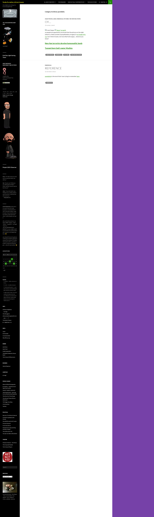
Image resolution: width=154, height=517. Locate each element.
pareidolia (60, 19)
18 (5, 263)
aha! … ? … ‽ (6, 318)
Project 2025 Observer (9, 167)
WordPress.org (6, 338)
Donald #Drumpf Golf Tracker (10, 421)
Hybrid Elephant (6, 366)
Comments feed (6, 335)
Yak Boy (4, 406)
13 (10, 261)
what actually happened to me (76, 2)
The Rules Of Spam (92, 2)
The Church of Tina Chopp (9, 396)
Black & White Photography (9, 384)
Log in (4, 331)
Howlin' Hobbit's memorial (9, 390)
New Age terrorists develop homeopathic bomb (63, 43)
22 (14, 263)
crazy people (49, 19)
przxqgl (4, 375)
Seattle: (4, 279)
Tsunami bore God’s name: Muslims (59, 48)
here (78, 76)
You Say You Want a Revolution (10, 433)
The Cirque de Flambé (8, 444)
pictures (66, 19)
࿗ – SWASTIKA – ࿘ (103, 2)
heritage (5, 311)
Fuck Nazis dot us (7, 425)
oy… (48, 22)
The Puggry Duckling (7, 402)
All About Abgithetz (49, 2)
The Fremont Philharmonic (9, 357)
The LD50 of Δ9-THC (7, 431)
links (54, 19)
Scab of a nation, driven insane (13, 2)
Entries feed (5, 333)
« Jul (4, 270)
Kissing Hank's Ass (7, 197)
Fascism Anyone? (7, 423)
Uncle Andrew (6, 404)
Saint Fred (5, 349)
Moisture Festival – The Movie (10, 442)
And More (5, 347)
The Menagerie (62, 2)
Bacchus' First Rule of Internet (10, 415)
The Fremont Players (7, 447)
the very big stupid (75, 19)
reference (53, 68)
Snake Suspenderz (7, 351)
